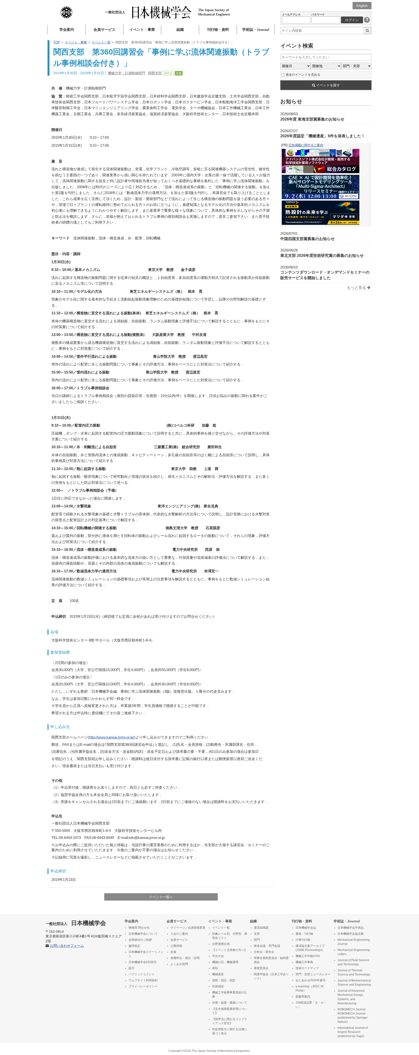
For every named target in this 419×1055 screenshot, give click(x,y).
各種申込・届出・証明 (185, 958)
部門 (257, 939)
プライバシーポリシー (143, 986)
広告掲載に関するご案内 (306, 145)
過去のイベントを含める (303, 74)
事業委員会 (261, 968)
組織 (180, 30)
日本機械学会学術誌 (351, 927)
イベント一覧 (101, 42)
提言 (131, 968)
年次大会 (218, 956)
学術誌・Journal (255, 30)
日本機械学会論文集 (351, 933)
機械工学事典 (304, 962)
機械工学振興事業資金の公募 (229, 994)
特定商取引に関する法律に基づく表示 (229, 1031)
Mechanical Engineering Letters (354, 952)
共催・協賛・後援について (229, 1002)
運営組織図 (261, 927)
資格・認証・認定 (223, 980)
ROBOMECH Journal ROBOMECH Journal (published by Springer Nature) (353, 1015)
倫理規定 (134, 946)
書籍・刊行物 (304, 933)
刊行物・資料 (218, 30)
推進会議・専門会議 (267, 946)
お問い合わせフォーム (67, 946)
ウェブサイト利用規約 (143, 980)
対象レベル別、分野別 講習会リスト (229, 936)
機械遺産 (218, 974)
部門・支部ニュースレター (313, 974)
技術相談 (218, 986)
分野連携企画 (221, 944)
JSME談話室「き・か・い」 (311, 1004)
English (362, 6)
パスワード (318, 14)
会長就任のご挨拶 (140, 939)
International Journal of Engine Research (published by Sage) (353, 1032)
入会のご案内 (179, 933)
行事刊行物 (303, 939)
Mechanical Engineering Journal (354, 942)
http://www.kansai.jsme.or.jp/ (111, 737)
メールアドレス (291, 14)
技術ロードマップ (307, 968)
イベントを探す (327, 85)
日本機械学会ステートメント (146, 954)
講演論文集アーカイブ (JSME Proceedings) (310, 948)
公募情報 (176, 946)
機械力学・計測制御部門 (126, 73)
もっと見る (357, 287)
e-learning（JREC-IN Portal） (310, 988)
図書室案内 (303, 996)
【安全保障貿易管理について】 (229, 1011)
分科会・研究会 (264, 952)
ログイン (352, 20)
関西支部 (155, 73)
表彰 (215, 968)
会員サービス (104, 30)
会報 (173, 952)
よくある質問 (179, 964)
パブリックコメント (142, 974)
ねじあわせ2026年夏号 (311, 980)
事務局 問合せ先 (139, 927)
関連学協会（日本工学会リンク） (271, 976)
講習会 (168, 73)
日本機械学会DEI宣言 (143, 962)
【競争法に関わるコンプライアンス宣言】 (229, 1021)
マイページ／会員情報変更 (187, 927)
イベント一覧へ (161, 897)
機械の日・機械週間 (225, 962)
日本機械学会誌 (306, 927)
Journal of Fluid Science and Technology (353, 962)
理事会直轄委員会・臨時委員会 (271, 960)
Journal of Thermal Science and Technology (354, 972)
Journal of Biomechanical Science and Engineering (354, 982)
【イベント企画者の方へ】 (229, 950)
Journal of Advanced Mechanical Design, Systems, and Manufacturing (351, 997)
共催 (179, 73)
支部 (257, 933)
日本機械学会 (76, 923)
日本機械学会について (143, 933)
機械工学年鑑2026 (308, 956)
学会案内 (66, 30)
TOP (56, 42)
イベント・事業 (142, 30)
